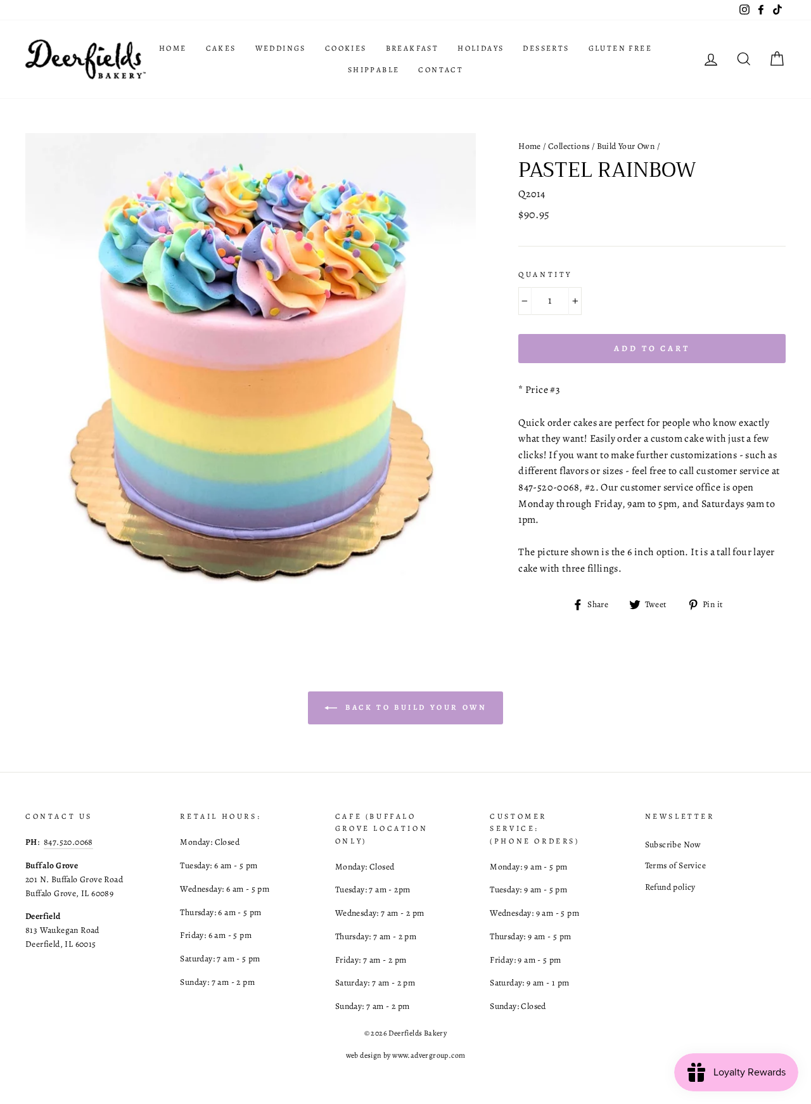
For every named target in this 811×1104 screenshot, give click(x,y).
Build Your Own (626, 146)
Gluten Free (620, 48)
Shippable (374, 70)
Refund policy (670, 887)
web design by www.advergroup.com (406, 1055)
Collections (568, 146)
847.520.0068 (68, 842)
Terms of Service (675, 865)
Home (173, 48)
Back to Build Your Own (414, 707)
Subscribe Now (673, 844)
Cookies (346, 48)
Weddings (280, 48)
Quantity (545, 274)
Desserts (546, 48)
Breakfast (412, 48)
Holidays (480, 48)
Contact (440, 70)
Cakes (221, 48)
